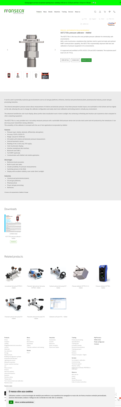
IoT (5, 366)
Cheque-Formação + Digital (79, 354)
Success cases (8, 386)
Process (6, 369)
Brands (50, 12)
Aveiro (73, 376)
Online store (97, 339)
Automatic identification (10, 358)
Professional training (77, 340)
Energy (6, 353)
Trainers (74, 351)
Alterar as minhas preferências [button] (24, 402)
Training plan (75, 343)
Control (6, 347)
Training (64, 12)
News (45, 12)
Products (39, 11)
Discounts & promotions (78, 347)
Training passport (76, 349)
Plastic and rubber (54, 347)
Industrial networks (9, 373)
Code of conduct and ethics (79, 382)
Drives (6, 340)
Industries (57, 12)
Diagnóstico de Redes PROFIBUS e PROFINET (81, 368)
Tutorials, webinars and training (35, 347)
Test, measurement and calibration (13, 381)
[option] (31, 50)
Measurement (8, 368)
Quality (73, 378)
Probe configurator (99, 342)
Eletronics (52, 343)
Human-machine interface (11, 364)
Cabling (6, 343)
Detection (7, 349)
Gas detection (8, 351)
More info (111, 19)
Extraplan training (76, 345)
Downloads (30, 343)
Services (70, 12)
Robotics (6, 375)
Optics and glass (53, 345)
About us (77, 12)
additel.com (85, 24)
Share (102, 19)
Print (85, 19)
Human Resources (77, 380)
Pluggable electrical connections (13, 345)
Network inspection (9, 362)
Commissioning (76, 362)
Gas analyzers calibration (78, 360)
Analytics (6, 341)
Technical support (76, 364)
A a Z (28, 352)
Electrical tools (8, 354)
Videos (29, 345)
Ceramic (51, 341)
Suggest (94, 19)
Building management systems (12, 356)
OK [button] (11, 402)
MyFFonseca (97, 337)
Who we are (75, 374)
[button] (7, 50)
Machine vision (8, 382)
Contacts (96, 344)
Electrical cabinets (9, 371)
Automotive (52, 340)
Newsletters (30, 341)
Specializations (76, 341)
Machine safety (8, 377)
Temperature (8, 379)
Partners (74, 353)
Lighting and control (9, 360)
